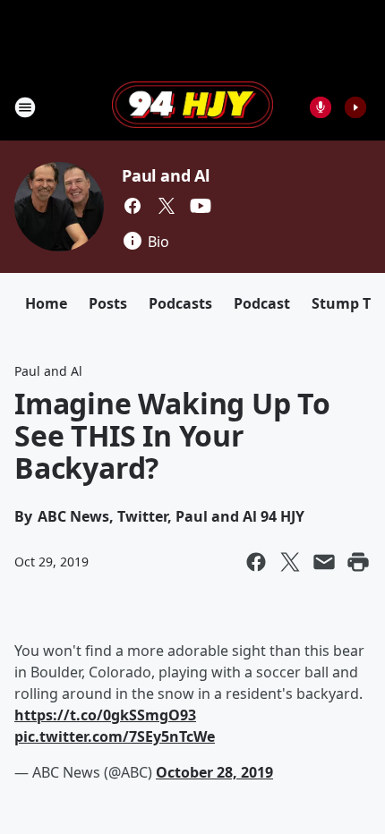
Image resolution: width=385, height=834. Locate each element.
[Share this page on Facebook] (256, 561)
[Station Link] (192, 106)
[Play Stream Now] (355, 107)
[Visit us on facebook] (132, 206)
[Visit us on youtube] (200, 206)
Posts (108, 303)
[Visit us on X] (166, 206)
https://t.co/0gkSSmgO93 (105, 715)
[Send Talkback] (320, 107)
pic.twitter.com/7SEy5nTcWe (114, 736)
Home (46, 303)
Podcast (262, 303)
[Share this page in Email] (324, 561)
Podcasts (180, 303)
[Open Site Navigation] (25, 107)
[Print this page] (358, 561)
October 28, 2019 (214, 772)
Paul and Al (166, 175)
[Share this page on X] (290, 561)
